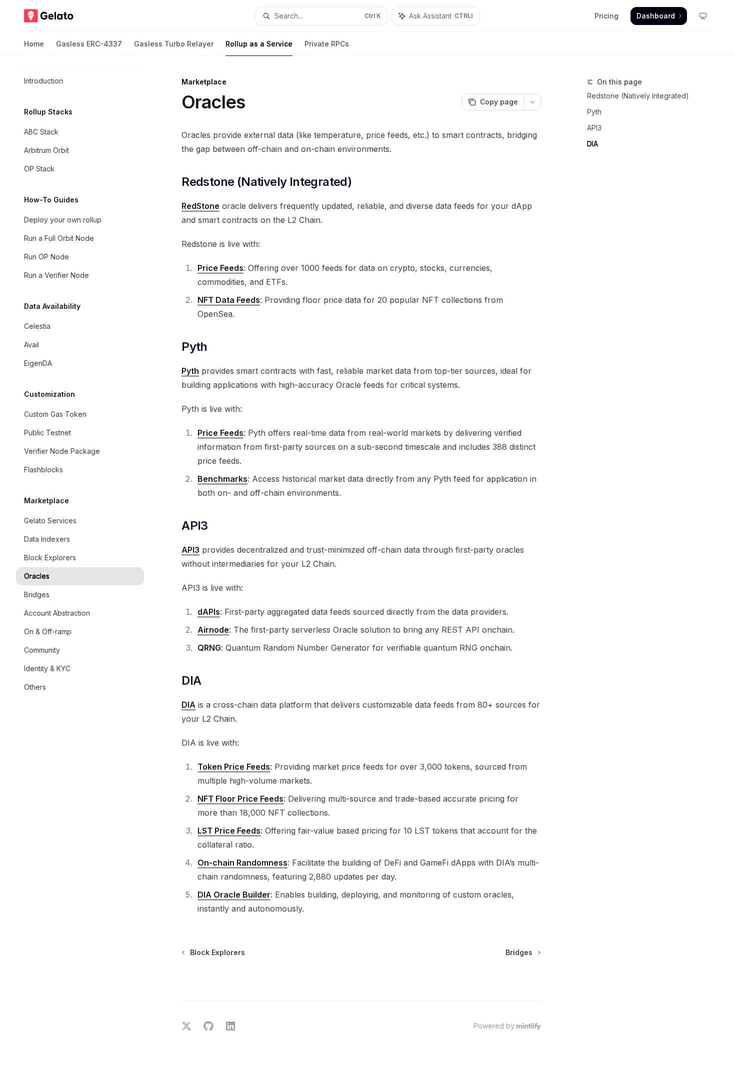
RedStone (201, 206)
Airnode (213, 630)
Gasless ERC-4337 (89, 43)
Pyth (594, 111)
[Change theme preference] (703, 16)
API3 (594, 127)
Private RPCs (326, 43)
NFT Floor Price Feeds (241, 799)
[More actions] (532, 101)
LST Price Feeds (229, 831)
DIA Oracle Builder (234, 895)
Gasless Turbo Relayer (174, 43)
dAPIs (209, 612)
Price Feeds (221, 268)
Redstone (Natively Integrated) (638, 95)
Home (34, 43)
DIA (592, 143)
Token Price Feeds (234, 767)
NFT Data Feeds (229, 300)
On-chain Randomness (243, 863)
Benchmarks (223, 479)
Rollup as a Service (259, 43)
